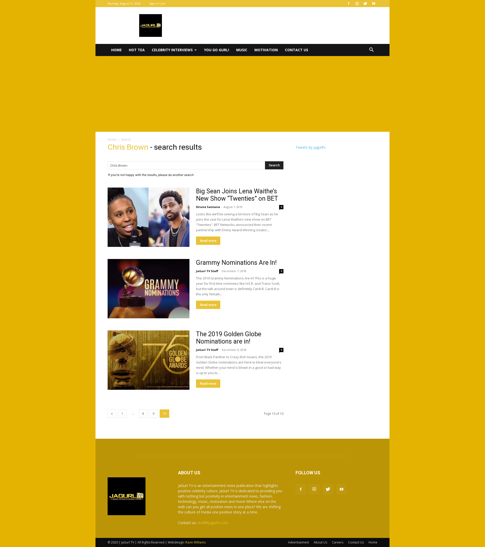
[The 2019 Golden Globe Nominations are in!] (148, 360)
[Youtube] (373, 3)
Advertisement (298, 542)
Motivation (266, 49)
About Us (320, 542)
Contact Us (296, 49)
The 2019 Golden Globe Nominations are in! (228, 337)
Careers (337, 542)
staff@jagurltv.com (213, 522)
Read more (208, 241)
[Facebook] (348, 3)
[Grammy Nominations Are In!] (148, 288)
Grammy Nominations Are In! (236, 262)
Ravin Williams (195, 542)
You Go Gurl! (216, 49)
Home (116, 49)
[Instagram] (357, 3)
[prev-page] (112, 413)
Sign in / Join (157, 3)
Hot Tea (137, 49)
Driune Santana (208, 207)
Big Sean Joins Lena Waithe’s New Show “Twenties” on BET (237, 195)
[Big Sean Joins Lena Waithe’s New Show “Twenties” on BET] (148, 217)
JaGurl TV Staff (207, 271)
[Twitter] (365, 3)
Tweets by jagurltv (311, 147)
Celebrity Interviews (172, 49)
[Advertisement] (242, 94)
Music (241, 49)
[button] (371, 50)
